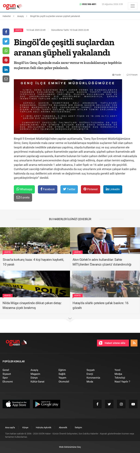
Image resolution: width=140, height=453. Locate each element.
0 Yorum (133, 74)
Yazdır (117, 74)
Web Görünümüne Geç (70, 447)
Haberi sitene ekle (114, 343)
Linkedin (114, 189)
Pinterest (92, 189)
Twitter (70, 189)
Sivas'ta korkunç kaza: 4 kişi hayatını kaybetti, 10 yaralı (33, 262)
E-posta (25, 197)
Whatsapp (25, 189)
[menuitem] (14, 370)
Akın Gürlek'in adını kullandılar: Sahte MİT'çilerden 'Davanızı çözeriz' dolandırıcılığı (102, 262)
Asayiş (18, 30)
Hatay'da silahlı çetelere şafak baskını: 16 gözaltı (101, 305)
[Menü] (132, 6)
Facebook (48, 189)
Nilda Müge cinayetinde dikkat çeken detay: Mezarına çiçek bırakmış (32, 305)
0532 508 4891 (89, 4)
